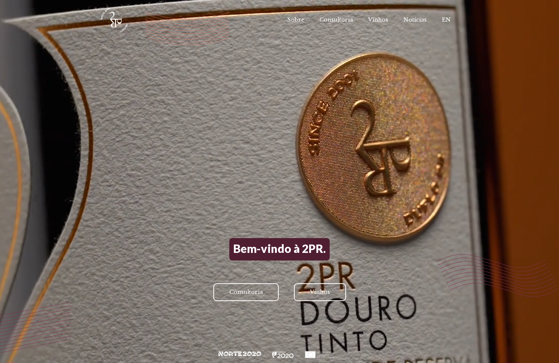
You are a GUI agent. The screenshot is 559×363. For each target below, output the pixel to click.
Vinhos (378, 19)
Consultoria (336, 19)
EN (446, 19)
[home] (114, 20)
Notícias (415, 19)
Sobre (295, 19)
